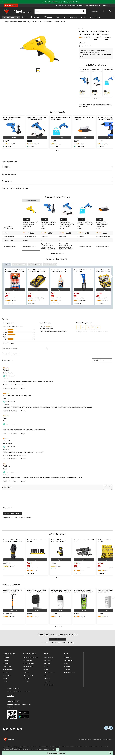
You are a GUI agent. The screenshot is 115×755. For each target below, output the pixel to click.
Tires (64, 17)
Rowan (5, 469)
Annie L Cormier (8, 373)
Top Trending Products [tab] (35, 264)
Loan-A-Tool (26, 678)
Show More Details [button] (57, 253)
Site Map (66, 663)
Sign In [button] (57, 639)
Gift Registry (26, 672)
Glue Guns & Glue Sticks (38, 21)
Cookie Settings (6, 681)
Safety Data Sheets (7, 675)
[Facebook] (4, 729)
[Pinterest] (18, 729)
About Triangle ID (47, 660)
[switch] (5, 227)
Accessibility (67, 666)
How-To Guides (26, 681)
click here (85, 106)
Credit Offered (62, 5)
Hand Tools (25, 21)
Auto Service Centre (27, 660)
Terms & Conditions (68, 660)
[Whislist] (104, 11)
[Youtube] (14, 729)
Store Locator (6, 657)
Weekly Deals (36, 17)
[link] (85, 37)
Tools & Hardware (15, 21)
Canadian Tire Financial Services (30, 657)
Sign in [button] (106, 5)
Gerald (5, 421)
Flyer (25, 17)
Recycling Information (49, 681)
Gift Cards (25, 669)
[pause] (7, 2)
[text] (85, 93)
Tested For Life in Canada (49, 672)
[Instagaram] (11, 729)
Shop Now (76, 1)
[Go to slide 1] (38, 70)
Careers (45, 666)
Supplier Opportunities (49, 684)
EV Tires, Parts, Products (28, 663)
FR (110, 5)
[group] (12, 295)
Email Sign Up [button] (72, 5)
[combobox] (103, 360)
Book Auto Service (95, 17)
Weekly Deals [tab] (6, 264)
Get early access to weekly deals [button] (56, 753)
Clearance (49, 17)
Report (23, 388)
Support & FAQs (6, 660)
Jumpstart (46, 675)
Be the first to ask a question (12, 513)
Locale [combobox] (14, 353)
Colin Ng (5, 398)
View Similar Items (108, 38)
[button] (84, 11)
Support (81, 5)
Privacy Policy (67, 657)
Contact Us (5, 678)
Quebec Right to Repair (69, 672)
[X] (7, 729)
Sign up (11, 695)
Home (6, 21)
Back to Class (73, 17)
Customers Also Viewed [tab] (19, 264)
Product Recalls (6, 672)
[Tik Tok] (21, 729)
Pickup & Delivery (7, 666)
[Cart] (110, 11)
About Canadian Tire (48, 657)
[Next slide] (112, 2)
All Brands (46, 669)
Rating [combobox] (5, 353)
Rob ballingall (7, 443)
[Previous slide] (3, 2)
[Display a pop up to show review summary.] (89, 93)
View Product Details (97, 38)
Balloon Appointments (28, 675)
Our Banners (47, 663)
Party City (83, 17)
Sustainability (47, 678)
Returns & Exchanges (7, 669)
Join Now (71, 642)
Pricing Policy (67, 669)
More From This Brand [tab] (50, 264)
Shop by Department (12, 17)
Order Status (95, 11)
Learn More (10, 707)
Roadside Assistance (28, 666)
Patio (57, 17)
